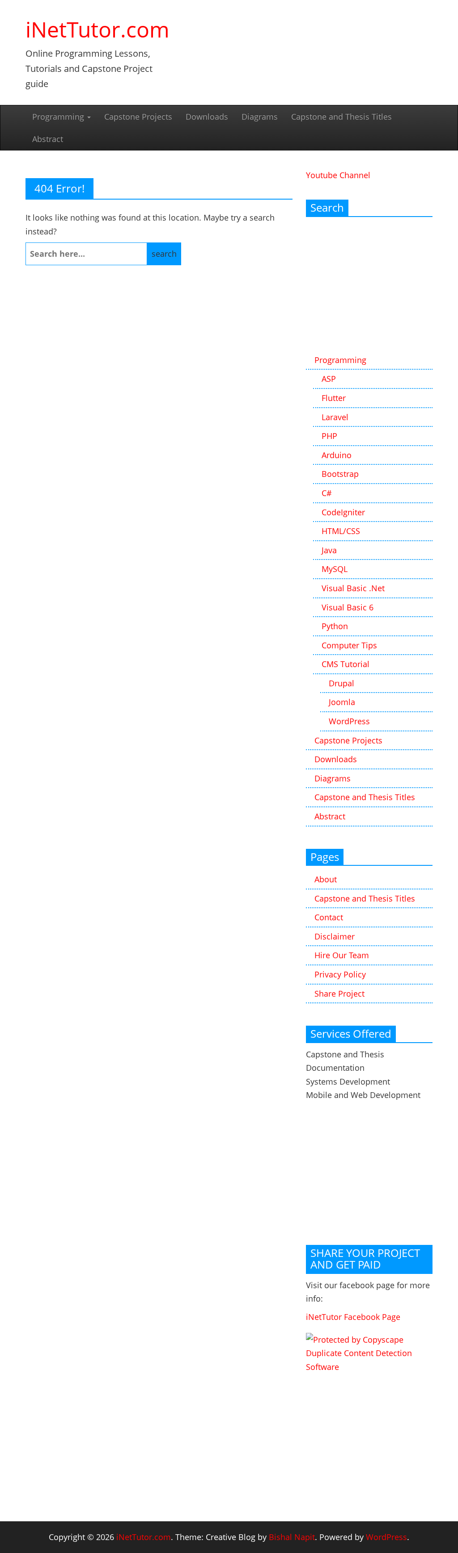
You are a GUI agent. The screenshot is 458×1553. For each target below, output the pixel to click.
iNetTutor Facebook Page (353, 1316)
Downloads (207, 116)
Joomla (342, 702)
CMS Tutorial (345, 664)
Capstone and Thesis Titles (341, 116)
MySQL (335, 569)
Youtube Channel (338, 175)
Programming (59, 116)
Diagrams (260, 116)
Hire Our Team (341, 955)
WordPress (349, 721)
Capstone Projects (138, 116)
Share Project (339, 993)
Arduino (337, 455)
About (325, 879)
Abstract (47, 139)
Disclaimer (334, 936)
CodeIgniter (343, 512)
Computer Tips (349, 645)
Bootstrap (340, 473)
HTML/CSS (341, 531)
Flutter (334, 397)
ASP (329, 378)
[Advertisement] (369, 286)
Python (335, 626)
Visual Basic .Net (353, 588)
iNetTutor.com (97, 29)
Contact (328, 917)
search (164, 253)
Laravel (335, 417)
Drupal (341, 683)
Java (329, 550)
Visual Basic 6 (347, 607)
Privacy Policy (340, 974)
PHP (329, 435)
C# (327, 493)
